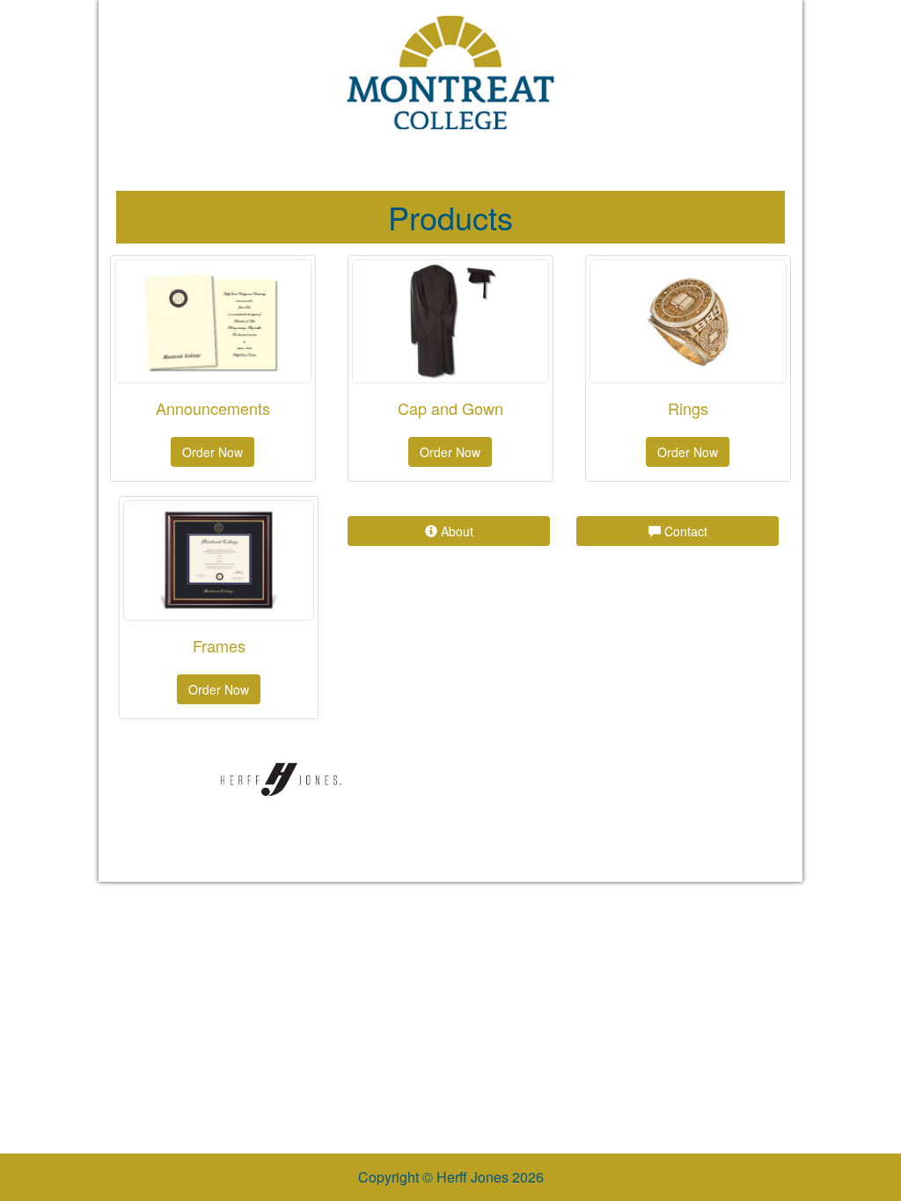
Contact (684, 531)
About (455, 531)
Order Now (212, 452)
